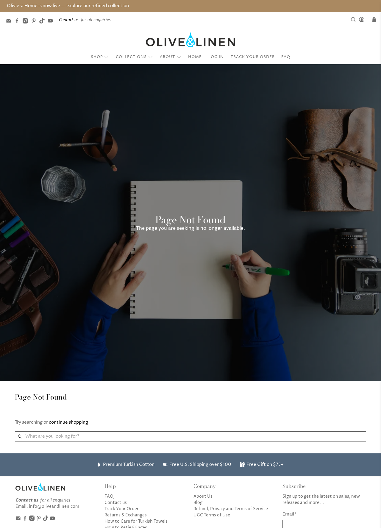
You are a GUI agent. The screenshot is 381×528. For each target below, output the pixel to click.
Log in (216, 56)
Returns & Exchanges (125, 515)
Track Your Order (253, 56)
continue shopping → (71, 422)
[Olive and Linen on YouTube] (52, 22)
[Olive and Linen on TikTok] (43, 22)
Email (289, 514)
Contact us (115, 502)
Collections (131, 56)
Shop (97, 56)
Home (195, 56)
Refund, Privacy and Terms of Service (230, 509)
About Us (203, 496)
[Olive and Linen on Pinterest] (35, 22)
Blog (197, 502)
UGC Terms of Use (211, 515)
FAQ (285, 56)
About (167, 56)
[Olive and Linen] (190, 40)
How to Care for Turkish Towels (136, 521)
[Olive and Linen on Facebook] (18, 22)
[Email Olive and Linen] (10, 22)
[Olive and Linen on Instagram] (27, 22)
